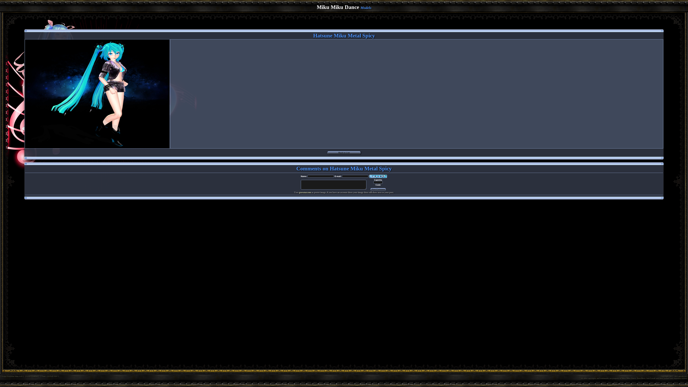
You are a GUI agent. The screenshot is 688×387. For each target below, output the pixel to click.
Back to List (344, 153)
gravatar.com (305, 192)
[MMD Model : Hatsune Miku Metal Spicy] (97, 147)
